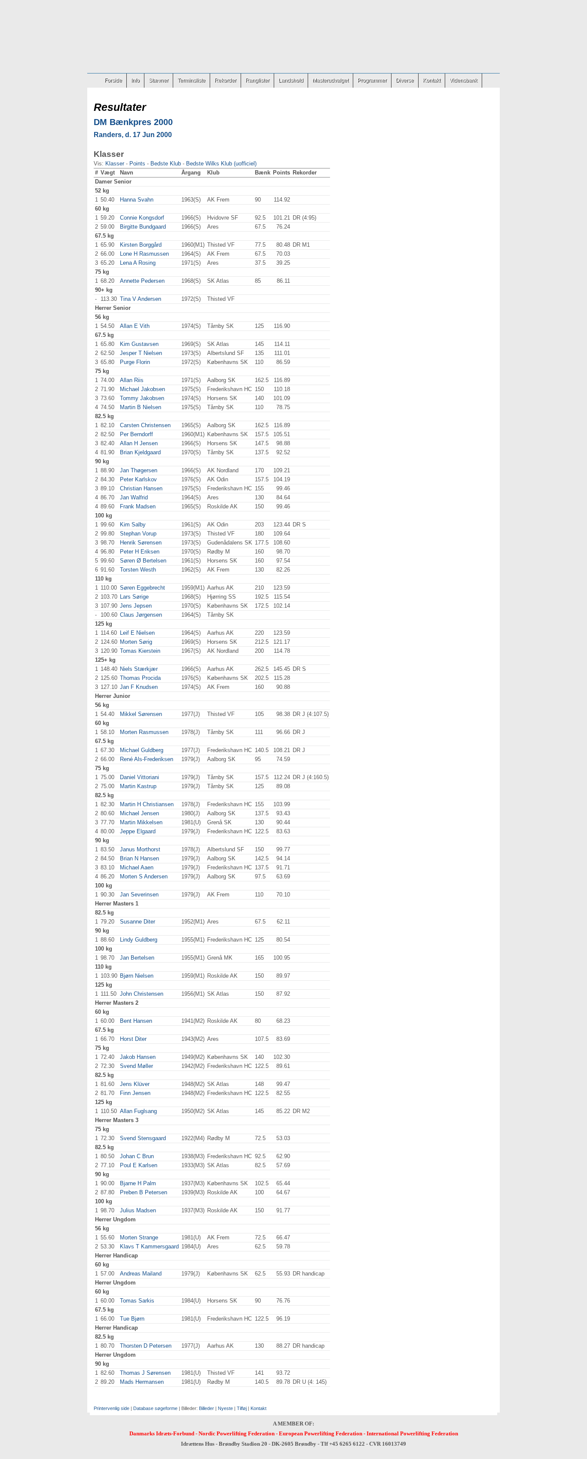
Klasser (114, 163)
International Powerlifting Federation (412, 1433)
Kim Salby (133, 524)
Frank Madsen (138, 506)
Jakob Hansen (138, 1057)
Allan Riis (132, 380)
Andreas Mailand (141, 1273)
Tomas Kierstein (140, 651)
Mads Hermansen (142, 1382)
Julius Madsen (138, 1210)
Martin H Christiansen (147, 804)
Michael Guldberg (141, 750)
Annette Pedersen (142, 281)
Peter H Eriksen (139, 551)
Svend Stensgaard (143, 1138)
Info (135, 80)
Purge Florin (135, 362)
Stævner (158, 80)
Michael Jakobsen (142, 389)
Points (137, 163)
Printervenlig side (111, 1408)
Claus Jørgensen (141, 615)
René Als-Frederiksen (146, 759)
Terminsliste (191, 80)
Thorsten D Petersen (145, 1346)
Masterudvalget (330, 80)
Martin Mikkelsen (141, 822)
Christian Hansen (141, 488)
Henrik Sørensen (141, 542)
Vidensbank (463, 80)
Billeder (206, 1408)
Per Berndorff (136, 434)
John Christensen (141, 994)
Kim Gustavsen (139, 344)
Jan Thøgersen (138, 470)
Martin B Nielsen (140, 407)
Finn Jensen (135, 1093)
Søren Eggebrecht (142, 587)
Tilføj (242, 1408)
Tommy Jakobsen (142, 398)
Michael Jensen (139, 813)
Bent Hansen (136, 1021)
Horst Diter (133, 1039)
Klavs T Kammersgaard (149, 1246)
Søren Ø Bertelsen (143, 560)
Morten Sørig (136, 642)
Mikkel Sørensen (141, 714)
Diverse (405, 80)
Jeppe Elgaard (138, 831)
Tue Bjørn (132, 1318)
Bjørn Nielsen (136, 976)
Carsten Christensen (145, 425)
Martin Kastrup (138, 786)
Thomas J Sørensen (145, 1373)
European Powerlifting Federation (320, 1433)
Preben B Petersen (143, 1192)
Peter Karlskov (138, 479)
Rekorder (225, 80)
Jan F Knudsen (139, 687)
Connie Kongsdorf (142, 217)
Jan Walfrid (134, 497)
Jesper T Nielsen (141, 353)
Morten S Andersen (144, 876)
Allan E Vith (135, 326)
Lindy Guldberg (138, 939)
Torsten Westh (138, 569)
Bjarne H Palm (138, 1183)
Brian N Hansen (139, 858)
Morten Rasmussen (144, 732)
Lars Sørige (134, 596)
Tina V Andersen (140, 299)
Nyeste (225, 1408)
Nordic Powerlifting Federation (237, 1433)
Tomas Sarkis (137, 1300)
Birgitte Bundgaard (143, 226)
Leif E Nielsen (137, 633)
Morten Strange (139, 1237)
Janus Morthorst (140, 849)
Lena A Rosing (138, 263)
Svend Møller (136, 1066)
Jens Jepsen (136, 606)
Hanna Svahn (136, 199)
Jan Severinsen (139, 894)
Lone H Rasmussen (144, 254)
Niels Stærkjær (139, 669)
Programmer (372, 80)
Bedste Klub (165, 163)
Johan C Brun (137, 1156)
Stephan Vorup (138, 533)
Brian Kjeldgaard (140, 452)
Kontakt (431, 80)
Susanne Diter (137, 921)
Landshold (290, 80)
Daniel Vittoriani (139, 777)
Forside (113, 80)
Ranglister (257, 80)
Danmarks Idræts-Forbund (161, 1433)
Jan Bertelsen (137, 957)
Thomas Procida (140, 678)
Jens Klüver (135, 1084)
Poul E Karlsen (138, 1165)
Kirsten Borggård (141, 245)
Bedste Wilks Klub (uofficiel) (221, 163)
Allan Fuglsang (138, 1111)
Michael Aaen (136, 867)
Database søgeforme (155, 1408)
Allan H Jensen (139, 443)
